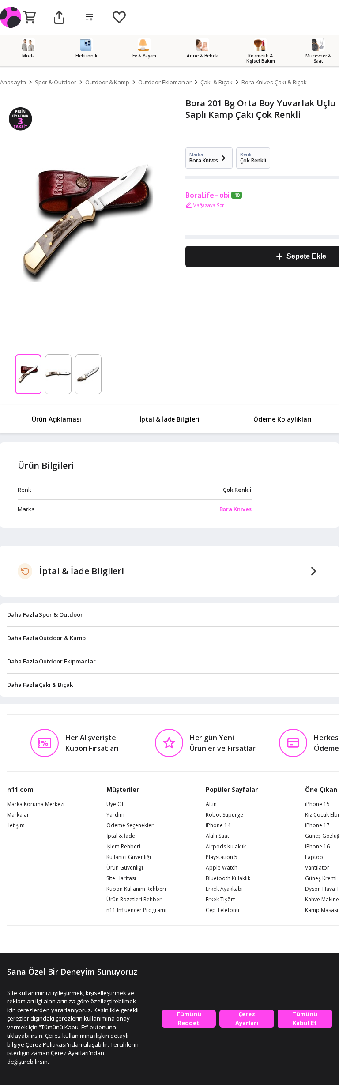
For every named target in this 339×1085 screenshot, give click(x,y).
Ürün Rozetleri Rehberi (134, 899)
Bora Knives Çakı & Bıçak (274, 82)
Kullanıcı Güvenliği (128, 857)
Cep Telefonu (222, 910)
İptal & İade (120, 836)
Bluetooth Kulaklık (228, 878)
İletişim (16, 825)
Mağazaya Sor (208, 205)
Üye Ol (114, 804)
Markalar (18, 814)
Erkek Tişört (220, 899)
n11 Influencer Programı (136, 910)
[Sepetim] (29, 17)
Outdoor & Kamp (107, 82)
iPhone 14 (218, 825)
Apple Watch (221, 867)
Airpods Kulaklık (226, 846)
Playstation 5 (221, 857)
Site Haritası (121, 878)
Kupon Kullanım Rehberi (136, 889)
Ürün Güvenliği (124, 867)
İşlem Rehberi (123, 846)
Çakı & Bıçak (216, 82)
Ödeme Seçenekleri (130, 825)
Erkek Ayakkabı (224, 889)
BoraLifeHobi (207, 195)
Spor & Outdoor (55, 82)
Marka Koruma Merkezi (35, 804)
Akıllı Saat (217, 836)
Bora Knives (235, 509)
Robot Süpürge (224, 814)
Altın (211, 804)
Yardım (115, 814)
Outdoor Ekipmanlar (165, 82)
